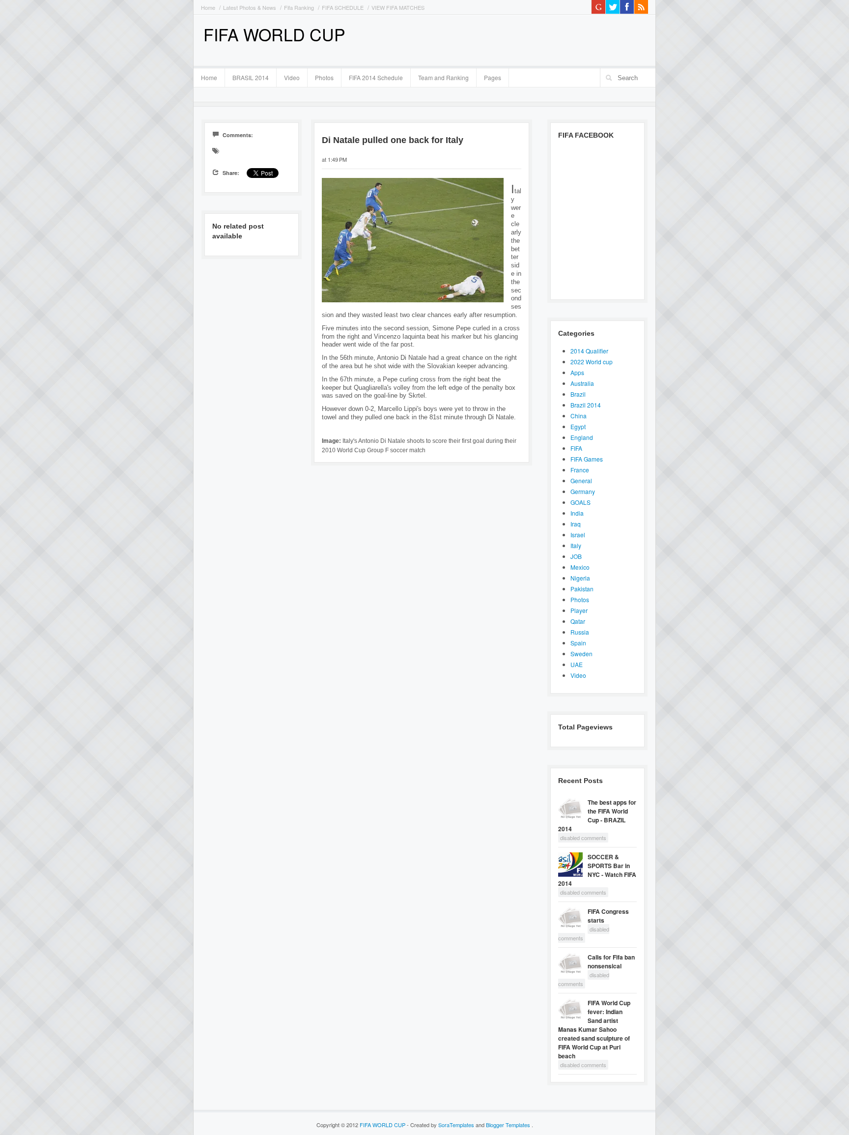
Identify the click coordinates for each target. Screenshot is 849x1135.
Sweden (581, 653)
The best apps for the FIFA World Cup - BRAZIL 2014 (597, 815)
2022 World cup (591, 361)
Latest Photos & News (249, 7)
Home (208, 7)
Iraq (575, 524)
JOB (576, 556)
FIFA (576, 448)
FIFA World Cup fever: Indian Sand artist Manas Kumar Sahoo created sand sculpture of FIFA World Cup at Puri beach (594, 1029)
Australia (582, 383)
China (578, 415)
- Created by (440, 1125)
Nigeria (580, 578)
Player (579, 610)
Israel (577, 534)
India (577, 513)
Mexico (580, 567)
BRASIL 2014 (247, 76)
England (581, 437)
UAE (576, 664)
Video (292, 77)
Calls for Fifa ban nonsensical (611, 961)
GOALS (580, 502)
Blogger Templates (509, 1125)
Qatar (577, 621)
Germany (582, 491)
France (579, 470)
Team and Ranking (443, 77)
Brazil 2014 (585, 405)
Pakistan (582, 588)
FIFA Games (586, 459)
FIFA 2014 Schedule (376, 77)
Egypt (578, 426)
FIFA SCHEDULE (343, 7)
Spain (578, 643)
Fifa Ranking (299, 7)
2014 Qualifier (589, 351)
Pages (489, 76)
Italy (575, 545)
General (581, 480)
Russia (579, 632)
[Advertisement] (533, 39)
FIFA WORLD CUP (274, 34)
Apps (577, 372)
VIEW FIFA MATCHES (397, 7)
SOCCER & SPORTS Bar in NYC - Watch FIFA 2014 (597, 870)
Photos (324, 77)
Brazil (578, 394)
